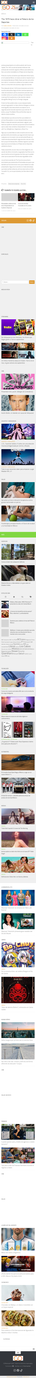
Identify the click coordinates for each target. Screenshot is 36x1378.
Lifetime (17, 646)
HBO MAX (3, 644)
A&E (2, 639)
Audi (15, 640)
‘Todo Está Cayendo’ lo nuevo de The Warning (14, 828)
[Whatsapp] (25, 34)
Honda (11, 644)
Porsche (21, 651)
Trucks (26, 654)
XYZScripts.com (26, 1376)
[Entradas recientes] (5, 597)
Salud (21, 653)
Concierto (6, 642)
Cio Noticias (6, 1339)
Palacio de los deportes (13, 183)
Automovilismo (5, 739)
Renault (15, 654)
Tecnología (4, 689)
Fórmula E (27, 642)
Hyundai (16, 644)
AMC (10, 639)
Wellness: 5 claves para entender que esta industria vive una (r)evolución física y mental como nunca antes (22, 632)
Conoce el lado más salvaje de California (12, 562)
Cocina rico (4, 1302)
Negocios (4, 651)
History (8, 644)
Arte (13, 639)
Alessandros (6, 639)
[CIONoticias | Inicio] (5, 2)
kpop (27, 644)
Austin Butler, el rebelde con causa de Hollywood (17, 413)
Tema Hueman (27, 1366)
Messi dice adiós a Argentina (10, 1253)
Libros (12, 646)
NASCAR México (29, 649)
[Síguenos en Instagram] (27, 220)
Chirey (33, 639)
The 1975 (23, 183)
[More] (11, 38)
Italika (21, 644)
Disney (14, 642)
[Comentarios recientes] (22, 597)
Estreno (19, 642)
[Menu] (33, 2)
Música (3, 14)
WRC (8, 656)
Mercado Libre (4, 649)
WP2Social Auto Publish (12, 1376)
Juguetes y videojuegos (8, 441)
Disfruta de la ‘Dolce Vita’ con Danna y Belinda (14, 877)
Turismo (30, 654)
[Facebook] (5, 34)
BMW (23, 640)
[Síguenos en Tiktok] (33, 220)
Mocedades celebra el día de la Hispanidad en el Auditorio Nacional (8, 206)
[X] (11, 34)
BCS (19, 639)
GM (32, 642)
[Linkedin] (18, 34)
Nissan (15, 651)
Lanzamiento (4, 647)
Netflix (9, 651)
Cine (2, 642)
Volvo (2, 656)
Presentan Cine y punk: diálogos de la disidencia (17, 392)
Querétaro (7, 653)
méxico (10, 649)
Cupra (11, 642)
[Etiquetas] (30, 597)
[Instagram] (5, 38)
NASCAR (21, 649)
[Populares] (14, 597)
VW (6, 656)
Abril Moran (7, 25)
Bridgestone (28, 639)
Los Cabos (25, 646)
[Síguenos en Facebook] (30, 220)
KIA (24, 644)
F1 (22, 642)
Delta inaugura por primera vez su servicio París (17, 1040)
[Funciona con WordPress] (13, 1366)
